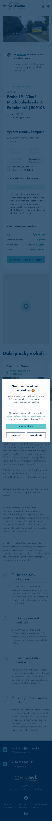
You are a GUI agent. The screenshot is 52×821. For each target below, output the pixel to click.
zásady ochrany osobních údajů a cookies (26, 416)
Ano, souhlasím (26, 426)
